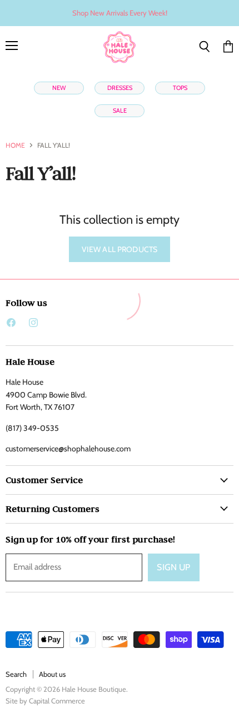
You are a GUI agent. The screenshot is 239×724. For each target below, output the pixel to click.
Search (16, 674)
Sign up (173, 567)
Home (15, 145)
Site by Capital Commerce (45, 700)
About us (52, 674)
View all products (119, 249)
